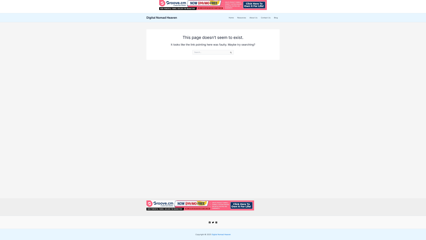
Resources (241, 18)
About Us (253, 18)
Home (231, 18)
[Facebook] (210, 222)
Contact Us (265, 18)
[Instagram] (216, 222)
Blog (276, 18)
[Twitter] (213, 222)
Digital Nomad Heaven (161, 17)
